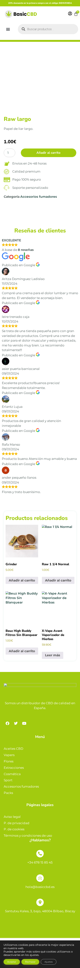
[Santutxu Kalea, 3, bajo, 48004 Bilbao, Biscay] (40, 902)
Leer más (52, 655)
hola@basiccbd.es (40, 887)
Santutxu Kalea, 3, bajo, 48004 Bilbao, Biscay (40, 911)
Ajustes (48, 961)
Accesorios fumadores (38, 196)
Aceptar (11, 961)
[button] (8, 29)
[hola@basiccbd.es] (40, 878)
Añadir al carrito (48, 153)
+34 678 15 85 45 (40, 862)
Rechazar (30, 961)
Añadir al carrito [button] (22, 580)
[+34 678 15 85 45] (40, 853)
